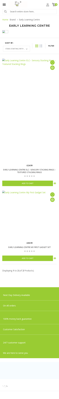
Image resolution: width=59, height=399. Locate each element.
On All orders (9, 305)
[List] (41, 46)
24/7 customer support (14, 342)
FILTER (51, 46)
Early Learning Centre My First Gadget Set (29, 247)
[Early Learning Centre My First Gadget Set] (29, 215)
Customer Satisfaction (14, 329)
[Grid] (36, 46)
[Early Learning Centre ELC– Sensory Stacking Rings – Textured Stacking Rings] (29, 110)
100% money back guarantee (17, 318)
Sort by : (9, 43)
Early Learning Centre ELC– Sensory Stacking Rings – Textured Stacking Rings (29, 171)
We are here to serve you (15, 352)
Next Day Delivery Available (16, 295)
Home (5, 19)
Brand (13, 19)
